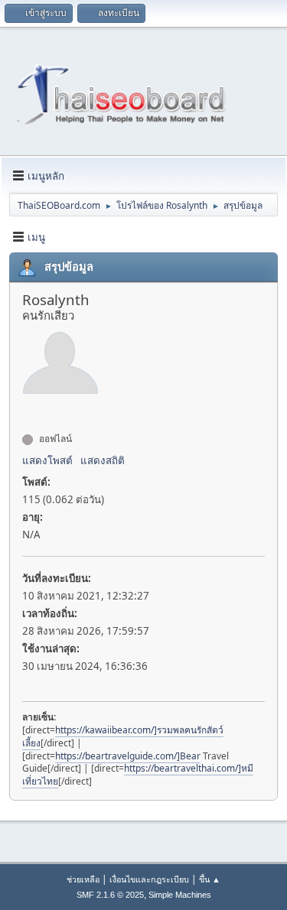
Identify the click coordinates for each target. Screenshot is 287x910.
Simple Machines (179, 894)
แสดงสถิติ (102, 460)
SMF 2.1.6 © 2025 (110, 894)
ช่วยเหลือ (83, 879)
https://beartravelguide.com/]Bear (128, 755)
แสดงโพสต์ (47, 460)
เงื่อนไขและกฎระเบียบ (149, 879)
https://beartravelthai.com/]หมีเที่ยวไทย (137, 775)
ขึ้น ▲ (209, 879)
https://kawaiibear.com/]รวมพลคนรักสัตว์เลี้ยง (122, 736)
